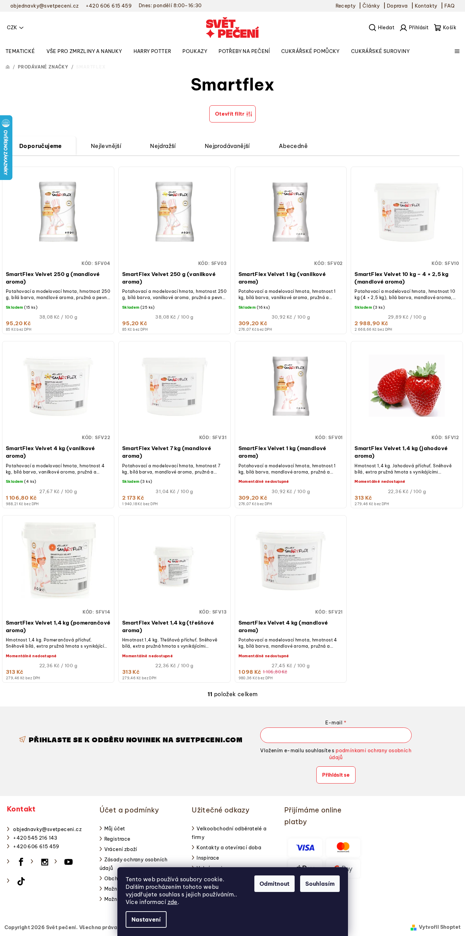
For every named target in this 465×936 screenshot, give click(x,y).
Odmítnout (274, 883)
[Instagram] (45, 862)
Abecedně (293, 145)
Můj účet (114, 829)
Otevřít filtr (229, 114)
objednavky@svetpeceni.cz (47, 829)
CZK (12, 27)
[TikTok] (21, 881)
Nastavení (146, 919)
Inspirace (208, 858)
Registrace (117, 839)
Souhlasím (320, 883)
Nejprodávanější (227, 145)
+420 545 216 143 (35, 838)
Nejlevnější (106, 145)
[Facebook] (21, 862)
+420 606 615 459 (36, 846)
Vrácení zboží (120, 849)
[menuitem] (20, 51)
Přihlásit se (336, 775)
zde (173, 901)
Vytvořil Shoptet (440, 927)
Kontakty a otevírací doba (229, 847)
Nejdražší (163, 145)
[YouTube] (68, 862)
